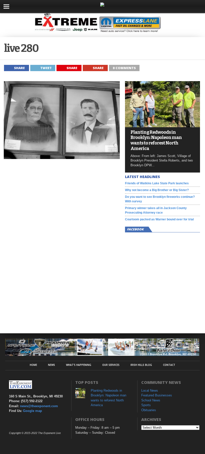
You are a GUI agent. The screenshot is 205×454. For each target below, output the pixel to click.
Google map (32, 411)
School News (150, 400)
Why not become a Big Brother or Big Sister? (157, 190)
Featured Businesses (156, 395)
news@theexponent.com (39, 406)
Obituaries (148, 410)
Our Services (111, 365)
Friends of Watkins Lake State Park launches (157, 183)
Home (33, 365)
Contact (169, 365)
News (51, 365)
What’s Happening (78, 365)
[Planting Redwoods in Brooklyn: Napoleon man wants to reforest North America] (162, 126)
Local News (149, 390)
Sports (146, 405)
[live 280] (62, 158)
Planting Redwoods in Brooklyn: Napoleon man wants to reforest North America (156, 140)
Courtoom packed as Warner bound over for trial (159, 219)
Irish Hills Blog (141, 365)
